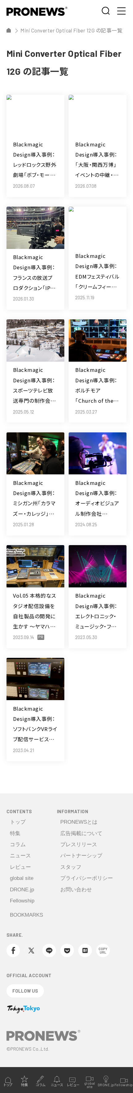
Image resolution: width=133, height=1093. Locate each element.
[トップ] (8, 30)
